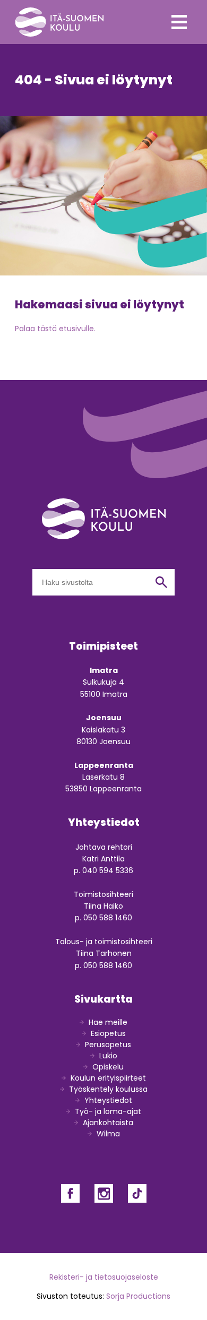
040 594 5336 (107, 870)
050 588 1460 (107, 917)
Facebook (70, 1193)
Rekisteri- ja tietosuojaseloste (103, 1277)
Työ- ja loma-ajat (108, 1111)
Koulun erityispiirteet (108, 1078)
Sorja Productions (138, 1296)
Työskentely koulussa (108, 1089)
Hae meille (108, 1022)
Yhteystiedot (108, 1100)
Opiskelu (108, 1067)
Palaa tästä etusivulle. (55, 328)
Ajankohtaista (108, 1122)
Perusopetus (108, 1044)
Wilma (108, 1133)
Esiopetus (108, 1033)
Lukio (108, 1055)
